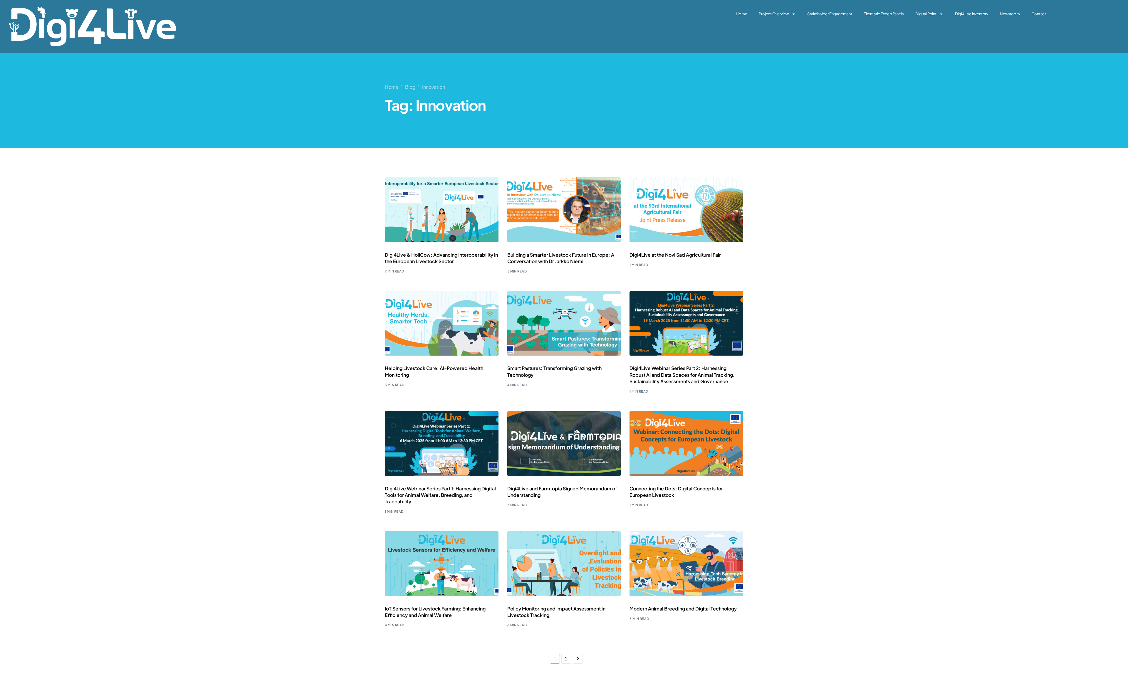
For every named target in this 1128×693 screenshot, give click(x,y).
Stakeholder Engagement (829, 13)
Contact (1038, 13)
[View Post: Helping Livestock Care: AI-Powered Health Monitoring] (441, 323)
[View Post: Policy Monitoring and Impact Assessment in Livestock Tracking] (564, 563)
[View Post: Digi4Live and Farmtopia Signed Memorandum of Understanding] (564, 443)
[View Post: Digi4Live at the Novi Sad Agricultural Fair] (686, 209)
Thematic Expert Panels (884, 13)
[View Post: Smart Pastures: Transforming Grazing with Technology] (564, 323)
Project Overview (774, 13)
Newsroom (1010, 13)
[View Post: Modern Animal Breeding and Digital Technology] (686, 563)
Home (741, 13)
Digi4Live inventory (971, 13)
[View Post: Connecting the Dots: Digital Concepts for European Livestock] (686, 443)
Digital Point (925, 13)
